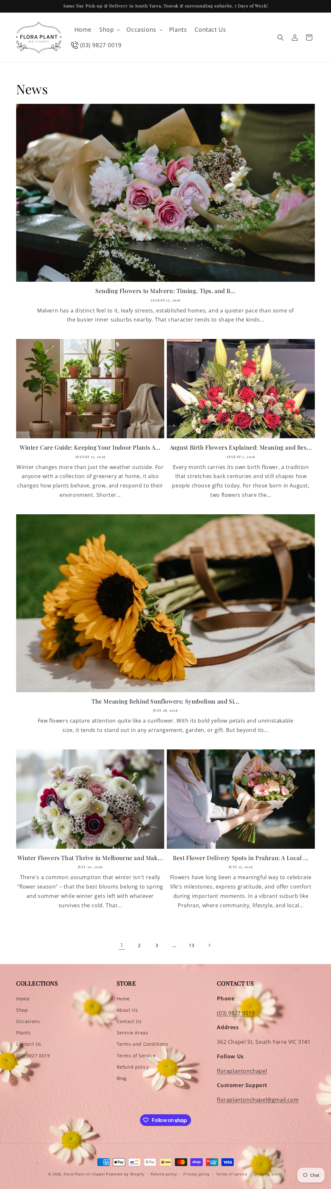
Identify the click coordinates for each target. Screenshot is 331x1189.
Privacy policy (196, 1174)
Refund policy (133, 1067)
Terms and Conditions (142, 1044)
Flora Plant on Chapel (84, 1174)
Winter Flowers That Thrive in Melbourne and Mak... (90, 858)
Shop (22, 1010)
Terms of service (231, 1174)
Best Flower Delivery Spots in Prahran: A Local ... (241, 858)
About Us (127, 1010)
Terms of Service (136, 1056)
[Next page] (209, 945)
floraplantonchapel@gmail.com (258, 1099)
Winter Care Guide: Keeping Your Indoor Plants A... (90, 447)
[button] (109, 29)
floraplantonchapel (242, 1070)
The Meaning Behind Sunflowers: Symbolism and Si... (165, 701)
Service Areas (132, 1033)
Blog (122, 1078)
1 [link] (121, 945)
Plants (23, 1033)
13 (191, 945)
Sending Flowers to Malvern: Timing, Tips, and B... (165, 291)
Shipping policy (268, 1174)
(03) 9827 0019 (33, 1056)
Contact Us (28, 1044)
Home (22, 999)
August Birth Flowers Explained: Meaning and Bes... (241, 447)
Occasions (28, 1021)
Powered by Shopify (125, 1174)
